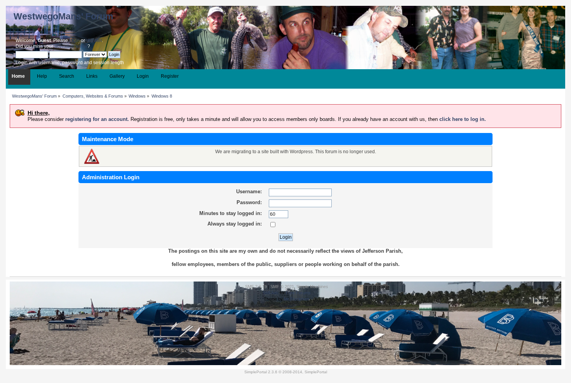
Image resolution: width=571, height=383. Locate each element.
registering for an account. (97, 119)
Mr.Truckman (296, 299)
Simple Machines (312, 286)
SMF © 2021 (282, 286)
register (94, 40)
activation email (70, 46)
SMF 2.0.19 (256, 286)
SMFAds (271, 292)
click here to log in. (462, 119)
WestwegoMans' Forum (63, 16)
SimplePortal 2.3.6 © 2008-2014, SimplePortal (285, 372)
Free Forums (298, 292)
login (74, 40)
